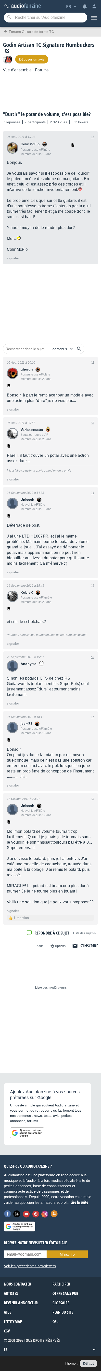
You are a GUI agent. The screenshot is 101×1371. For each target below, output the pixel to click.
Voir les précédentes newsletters (30, 1266)
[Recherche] (9, 17)
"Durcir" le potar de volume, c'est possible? (47, 114)
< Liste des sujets (84, 933)
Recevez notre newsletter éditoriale (35, 1243)
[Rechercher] (79, 349)
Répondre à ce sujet (52, 933)
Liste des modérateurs (51, 987)
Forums (42, 70)
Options (60, 946)
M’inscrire (67, 1254)
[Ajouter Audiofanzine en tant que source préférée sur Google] (27, 1132)
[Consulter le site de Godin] (6, 51)
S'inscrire (89, 946)
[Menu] (94, 18)
